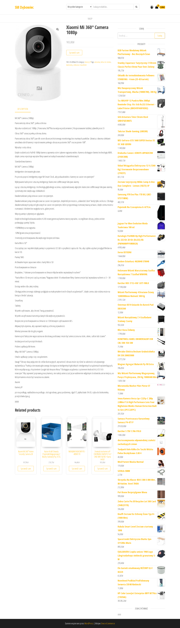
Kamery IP (88, 62)
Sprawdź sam (74, 52)
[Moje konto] (151, 7)
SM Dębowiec (24, 7)
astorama (97, 62)
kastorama (69, 65)
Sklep (90, 18)
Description (23, 108)
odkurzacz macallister (80, 65)
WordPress (88, 623)
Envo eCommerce (108, 623)
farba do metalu (106, 62)
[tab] (25, 109)
